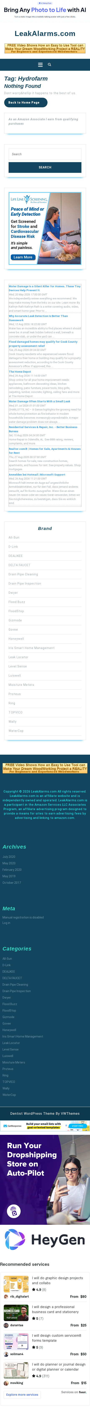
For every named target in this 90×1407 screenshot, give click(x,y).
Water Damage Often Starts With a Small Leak (39, 401)
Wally (13, 721)
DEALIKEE (16, 556)
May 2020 (9, 863)
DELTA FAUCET (20, 565)
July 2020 (9, 856)
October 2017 (12, 882)
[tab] (39, 64)
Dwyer (13, 592)
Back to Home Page (28, 104)
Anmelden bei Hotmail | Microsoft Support (37, 474)
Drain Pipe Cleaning (23, 574)
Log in (6, 923)
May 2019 (9, 876)
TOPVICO (16, 712)
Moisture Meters (21, 684)
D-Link (13, 546)
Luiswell (15, 675)
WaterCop (16, 730)
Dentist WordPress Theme (32, 1114)
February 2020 (12, 869)
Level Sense (18, 666)
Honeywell (16, 638)
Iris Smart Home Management (32, 648)
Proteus (15, 694)
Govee (13, 629)
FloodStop (16, 611)
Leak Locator (18, 657)
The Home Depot (20, 371)
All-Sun (14, 537)
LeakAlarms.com (45, 33)
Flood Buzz (17, 602)
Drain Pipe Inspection (25, 583)
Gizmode (15, 620)
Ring (12, 703)
